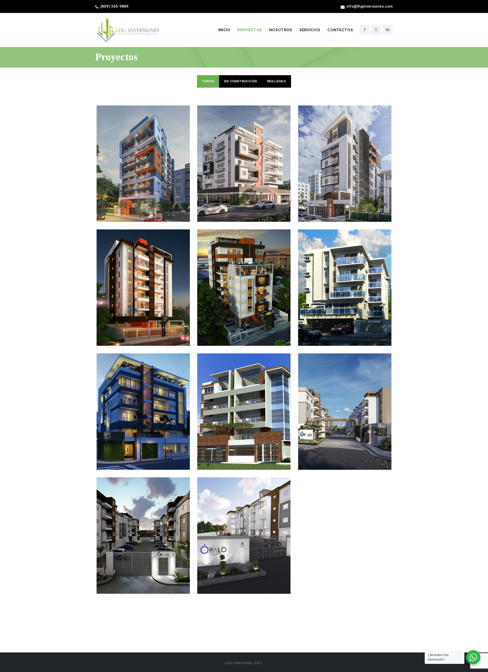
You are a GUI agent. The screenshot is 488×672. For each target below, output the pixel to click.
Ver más (143, 172)
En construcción (240, 81)
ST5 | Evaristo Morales (143, 278)
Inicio (224, 30)
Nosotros (280, 30)
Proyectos (249, 30)
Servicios (310, 30)
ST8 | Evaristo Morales (143, 154)
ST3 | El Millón (345, 278)
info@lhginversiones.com (369, 6)
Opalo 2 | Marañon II (143, 526)
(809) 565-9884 (114, 6)
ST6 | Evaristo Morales (344, 154)
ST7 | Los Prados (244, 154)
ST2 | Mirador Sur (143, 402)
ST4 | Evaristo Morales (243, 278)
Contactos (340, 30)
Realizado (276, 81)
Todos (208, 81)
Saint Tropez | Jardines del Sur (243, 402)
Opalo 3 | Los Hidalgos (344, 402)
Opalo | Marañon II (244, 526)
